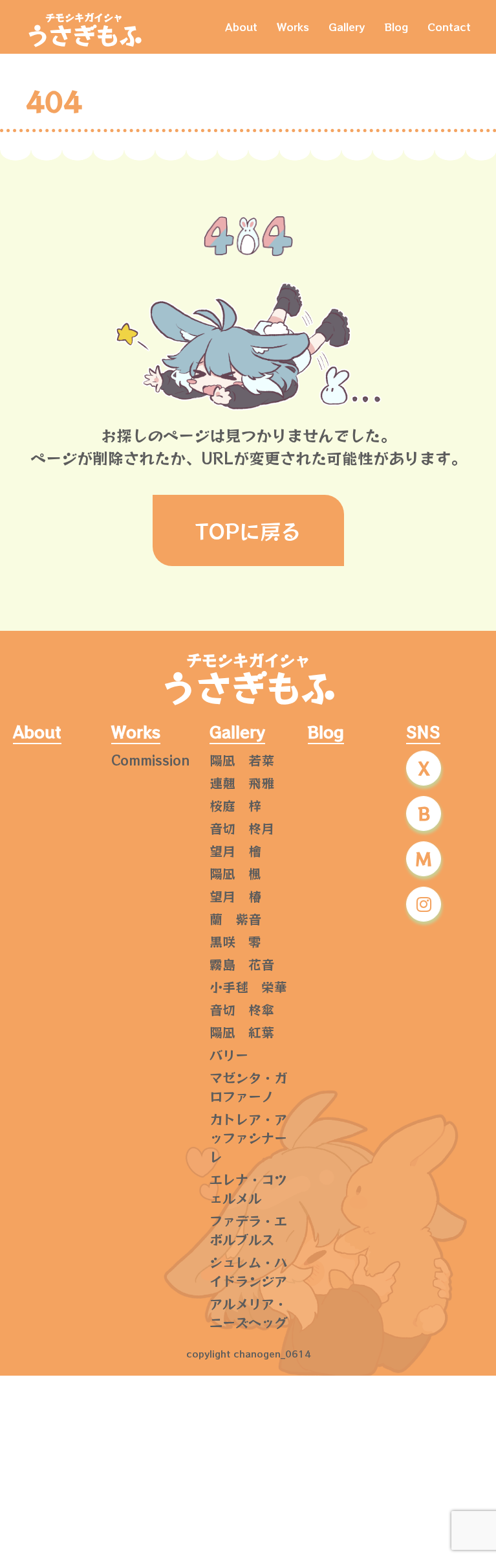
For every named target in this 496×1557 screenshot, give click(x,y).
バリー (229, 1054)
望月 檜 (235, 850)
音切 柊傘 (242, 1009)
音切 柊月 (242, 828)
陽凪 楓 (235, 873)
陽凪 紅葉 (242, 1032)
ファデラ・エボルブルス (248, 1230)
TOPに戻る (248, 530)
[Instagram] (423, 904)
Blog (396, 26)
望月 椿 (235, 896)
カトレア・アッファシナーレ (248, 1137)
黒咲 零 (235, 941)
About (241, 26)
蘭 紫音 (235, 918)
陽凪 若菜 (242, 760)
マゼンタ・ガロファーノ (248, 1087)
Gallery (347, 26)
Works (293, 26)
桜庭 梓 (235, 805)
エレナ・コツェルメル (248, 1188)
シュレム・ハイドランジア (248, 1271)
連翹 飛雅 (242, 782)
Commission (150, 760)
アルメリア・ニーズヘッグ (248, 1313)
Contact (449, 26)
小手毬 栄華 (248, 986)
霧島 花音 (242, 964)
